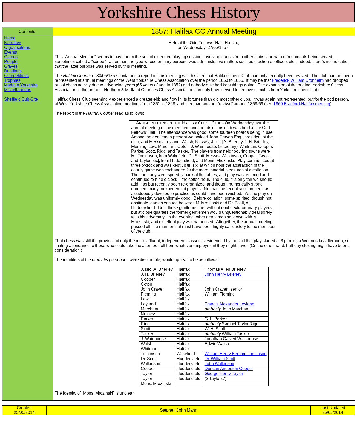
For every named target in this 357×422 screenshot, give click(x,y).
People (11, 61)
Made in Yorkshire (21, 85)
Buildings (13, 71)
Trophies (12, 80)
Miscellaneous (17, 90)
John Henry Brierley (223, 274)
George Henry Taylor (224, 373)
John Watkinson (219, 363)
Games (11, 57)
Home (9, 38)
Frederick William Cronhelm (298, 80)
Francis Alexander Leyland (229, 304)
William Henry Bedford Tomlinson (236, 353)
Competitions (16, 75)
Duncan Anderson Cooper (229, 368)
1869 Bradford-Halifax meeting (301, 104)
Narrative (12, 43)
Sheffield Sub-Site (21, 99)
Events (10, 52)
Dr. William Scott (220, 358)
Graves (11, 66)
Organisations (17, 47)
